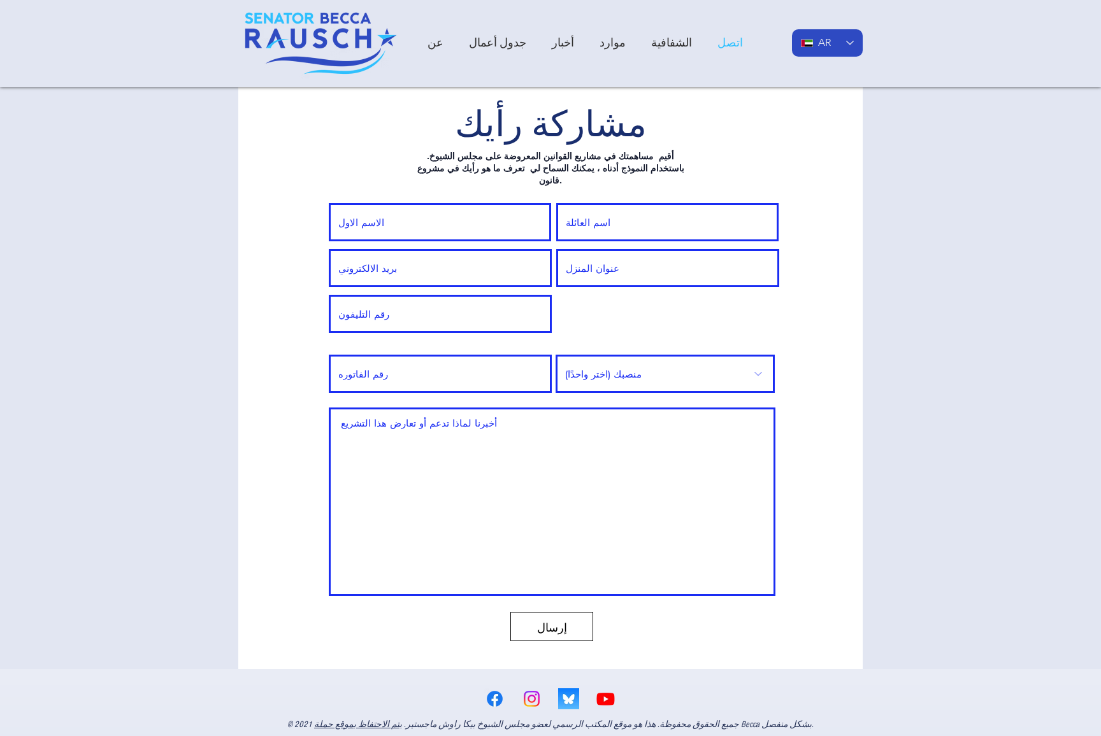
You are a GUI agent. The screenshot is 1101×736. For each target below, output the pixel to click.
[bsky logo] (568, 698)
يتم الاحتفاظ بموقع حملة (358, 724)
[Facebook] (494, 698)
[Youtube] (605, 698)
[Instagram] (531, 698)
